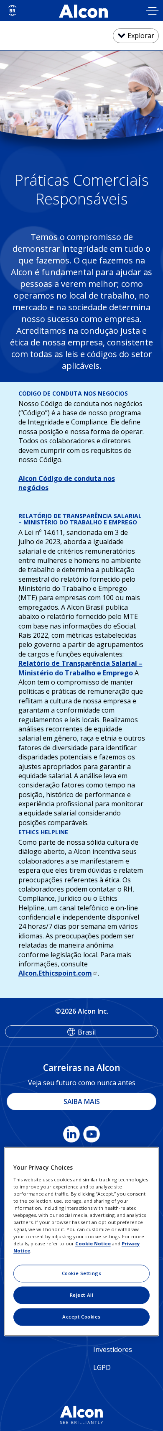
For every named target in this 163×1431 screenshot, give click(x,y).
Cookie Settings (82, 1273)
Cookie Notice (93, 1244)
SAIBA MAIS (82, 1101)
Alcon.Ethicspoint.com (55, 973)
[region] (81, 1241)
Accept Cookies (81, 1317)
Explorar (140, 35)
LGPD (102, 1367)
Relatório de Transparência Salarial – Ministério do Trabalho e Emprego (80, 668)
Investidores (112, 1349)
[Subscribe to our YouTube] (91, 1136)
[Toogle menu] (152, 11)
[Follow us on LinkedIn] (71, 1136)
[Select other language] (12, 10)
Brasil (87, 1032)
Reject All (82, 1295)
